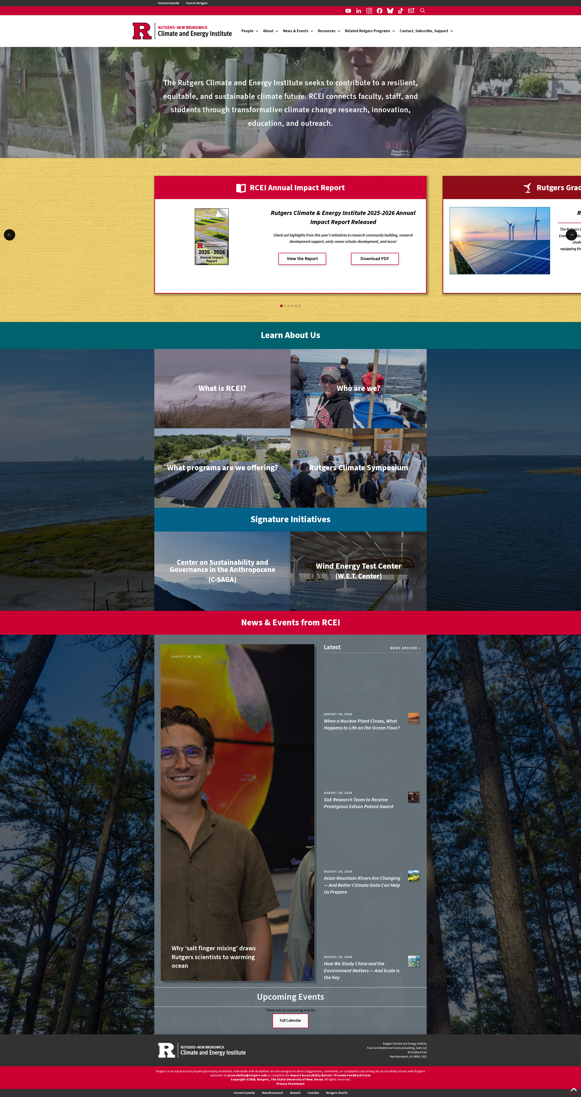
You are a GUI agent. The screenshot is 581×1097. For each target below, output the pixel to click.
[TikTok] (400, 10)
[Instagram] (369, 10)
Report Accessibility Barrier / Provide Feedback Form (330, 1075)
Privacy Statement (290, 1084)
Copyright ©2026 (243, 1079)
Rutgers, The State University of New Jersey (290, 1079)
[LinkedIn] (358, 10)
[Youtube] (348, 10)
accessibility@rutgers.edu (247, 1075)
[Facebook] (379, 10)
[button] (423, 11)
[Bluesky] (390, 10)
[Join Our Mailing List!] (411, 10)
